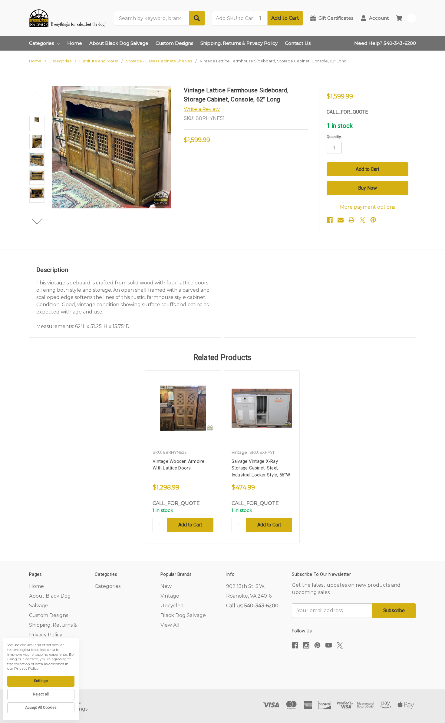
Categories (41, 43)
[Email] (341, 220)
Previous (37, 95)
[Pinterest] (373, 220)
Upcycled (172, 606)
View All (170, 625)
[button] (354, 664)
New (166, 586)
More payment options (367, 207)
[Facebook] (330, 220)
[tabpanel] (183, 457)
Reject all (41, 694)
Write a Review (202, 109)
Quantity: (334, 136)
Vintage (169, 596)
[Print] (351, 220)
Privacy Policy (26, 668)
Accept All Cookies (41, 707)
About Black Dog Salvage (118, 43)
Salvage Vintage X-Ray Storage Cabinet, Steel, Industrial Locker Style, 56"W (261, 468)
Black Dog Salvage (183, 615)
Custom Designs (174, 43)
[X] (362, 220)
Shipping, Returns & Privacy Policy (239, 43)
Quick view (182, 408)
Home (74, 43)
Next (37, 221)
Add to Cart (285, 18)
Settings (41, 681)
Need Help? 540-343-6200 (385, 43)
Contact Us (298, 43)
